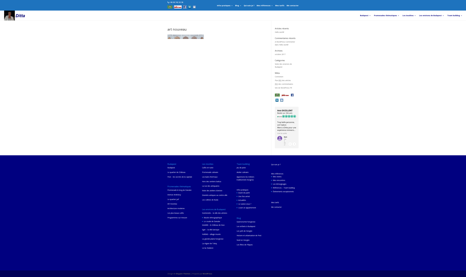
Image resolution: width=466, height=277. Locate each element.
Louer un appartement (247, 208)
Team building (453, 16)
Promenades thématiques (385, 16)
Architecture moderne (176, 208)
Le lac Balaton (207, 248)
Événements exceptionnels (283, 191)
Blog (237, 6)
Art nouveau (172, 204)
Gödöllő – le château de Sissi (213, 225)
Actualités (242, 200)
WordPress (207, 274)
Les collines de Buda (210, 200)
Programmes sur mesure (177, 217)
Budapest (364, 16)
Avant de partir (244, 193)
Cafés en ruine (207, 167)
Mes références (263, 6)
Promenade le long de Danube (179, 190)
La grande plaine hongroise (212, 239)
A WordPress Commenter (285, 42)
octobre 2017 (280, 54)
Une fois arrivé (244, 196)
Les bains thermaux (209, 177)
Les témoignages (279, 184)
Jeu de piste (241, 167)
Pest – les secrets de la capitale (179, 177)
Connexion (279, 76)
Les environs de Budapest (430, 16)
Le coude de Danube (212, 221)
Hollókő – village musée (211, 234)
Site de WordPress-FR (283, 88)
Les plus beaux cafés (175, 213)
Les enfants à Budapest (246, 226)
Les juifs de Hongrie (244, 231)
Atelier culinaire (243, 172)
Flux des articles (283, 80)
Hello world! (279, 32)
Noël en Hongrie (243, 240)
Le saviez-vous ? (244, 204)
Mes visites (277, 176)
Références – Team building (284, 188)
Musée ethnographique (213, 217)
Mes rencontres (279, 180)
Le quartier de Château (176, 172)
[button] (294, 144)
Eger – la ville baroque (210, 229)
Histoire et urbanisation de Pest (249, 235)
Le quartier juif (173, 199)
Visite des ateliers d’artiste (212, 190)
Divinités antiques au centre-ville (214, 195)
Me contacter (293, 6)
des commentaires (284, 84)
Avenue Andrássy (174, 195)
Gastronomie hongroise (246, 222)
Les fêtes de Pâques (245, 245)
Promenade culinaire (210, 172)
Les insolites (408, 16)
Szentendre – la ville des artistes (214, 213)
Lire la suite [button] (282, 133)
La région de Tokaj (209, 243)
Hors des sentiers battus (211, 181)
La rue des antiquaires (210, 186)
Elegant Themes (183, 274)
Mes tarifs (279, 6)
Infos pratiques (223, 6)
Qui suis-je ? (249, 6)
